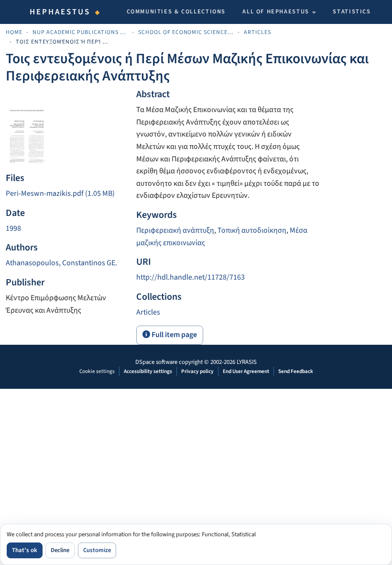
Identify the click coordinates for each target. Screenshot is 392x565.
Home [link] (14, 32)
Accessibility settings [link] (148, 371)
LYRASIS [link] (247, 362)
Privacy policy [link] (197, 371)
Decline (60, 550)
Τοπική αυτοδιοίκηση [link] (252, 230)
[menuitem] (279, 12)
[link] (65, 194)
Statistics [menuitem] (351, 11)
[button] (148, 312)
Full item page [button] (173, 334)
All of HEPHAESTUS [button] (275, 11)
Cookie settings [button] (97, 371)
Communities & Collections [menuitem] (176, 11)
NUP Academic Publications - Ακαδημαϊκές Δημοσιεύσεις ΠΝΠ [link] (80, 32)
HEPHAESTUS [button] (60, 12)
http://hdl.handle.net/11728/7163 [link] (190, 277)
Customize (97, 550)
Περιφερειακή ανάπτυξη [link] (175, 230)
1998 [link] (13, 228)
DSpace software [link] (156, 362)
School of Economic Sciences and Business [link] (186, 32)
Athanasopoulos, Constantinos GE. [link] (61, 263)
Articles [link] (257, 32)
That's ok (24, 550)
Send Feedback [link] (295, 371)
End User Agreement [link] (246, 371)
